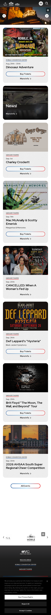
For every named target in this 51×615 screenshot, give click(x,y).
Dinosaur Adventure (20, 67)
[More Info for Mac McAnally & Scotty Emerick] (25, 195)
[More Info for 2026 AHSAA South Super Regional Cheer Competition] (25, 439)
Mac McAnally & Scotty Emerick (21, 222)
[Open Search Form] (46, 3)
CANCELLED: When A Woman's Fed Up (21, 287)
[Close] (47, 581)
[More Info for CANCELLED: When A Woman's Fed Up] (25, 260)
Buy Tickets (25, 74)
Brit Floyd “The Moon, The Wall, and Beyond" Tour (24, 404)
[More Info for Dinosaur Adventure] (25, 42)
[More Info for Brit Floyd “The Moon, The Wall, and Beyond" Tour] (25, 377)
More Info (24, 78)
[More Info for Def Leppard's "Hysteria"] (25, 316)
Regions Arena (25, 560)
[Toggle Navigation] (41, 3)
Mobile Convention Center (25, 564)
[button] (4, 16)
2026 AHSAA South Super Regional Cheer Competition (25, 466)
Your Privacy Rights (25, 597)
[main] (25, 267)
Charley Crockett (18, 162)
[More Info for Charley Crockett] (25, 137)
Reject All (25, 604)
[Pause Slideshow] (48, 10)
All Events (25, 486)
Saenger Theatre (25, 569)
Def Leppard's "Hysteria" (23, 341)
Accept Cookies (25, 611)
